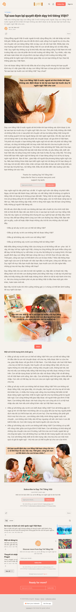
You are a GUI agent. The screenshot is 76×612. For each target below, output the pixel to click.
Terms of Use (47, 567)
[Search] (49, 4)
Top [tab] (6, 520)
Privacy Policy (52, 569)
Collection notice (50, 599)
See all (8, 571)
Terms (42, 599)
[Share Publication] (53, 4)
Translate (8, 12)
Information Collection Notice (37, 569)
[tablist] (9, 520)
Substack (29, 608)
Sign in (70, 4)
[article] (38, 530)
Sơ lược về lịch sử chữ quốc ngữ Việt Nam (23, 526)
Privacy (37, 599)
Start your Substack (33, 603)
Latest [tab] (11, 520)
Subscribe (60, 4)
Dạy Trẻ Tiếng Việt (14, 27)
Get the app (47, 603)
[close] (55, 541)
